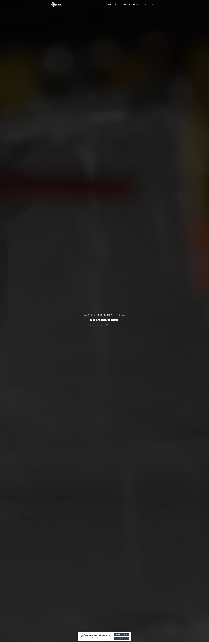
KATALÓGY (136, 4)
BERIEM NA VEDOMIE (121, 634)
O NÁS (145, 4)
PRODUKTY (126, 4)
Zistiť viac (121, 638)
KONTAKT (153, 4)
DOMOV (109, 4)
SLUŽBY (117, 4)
